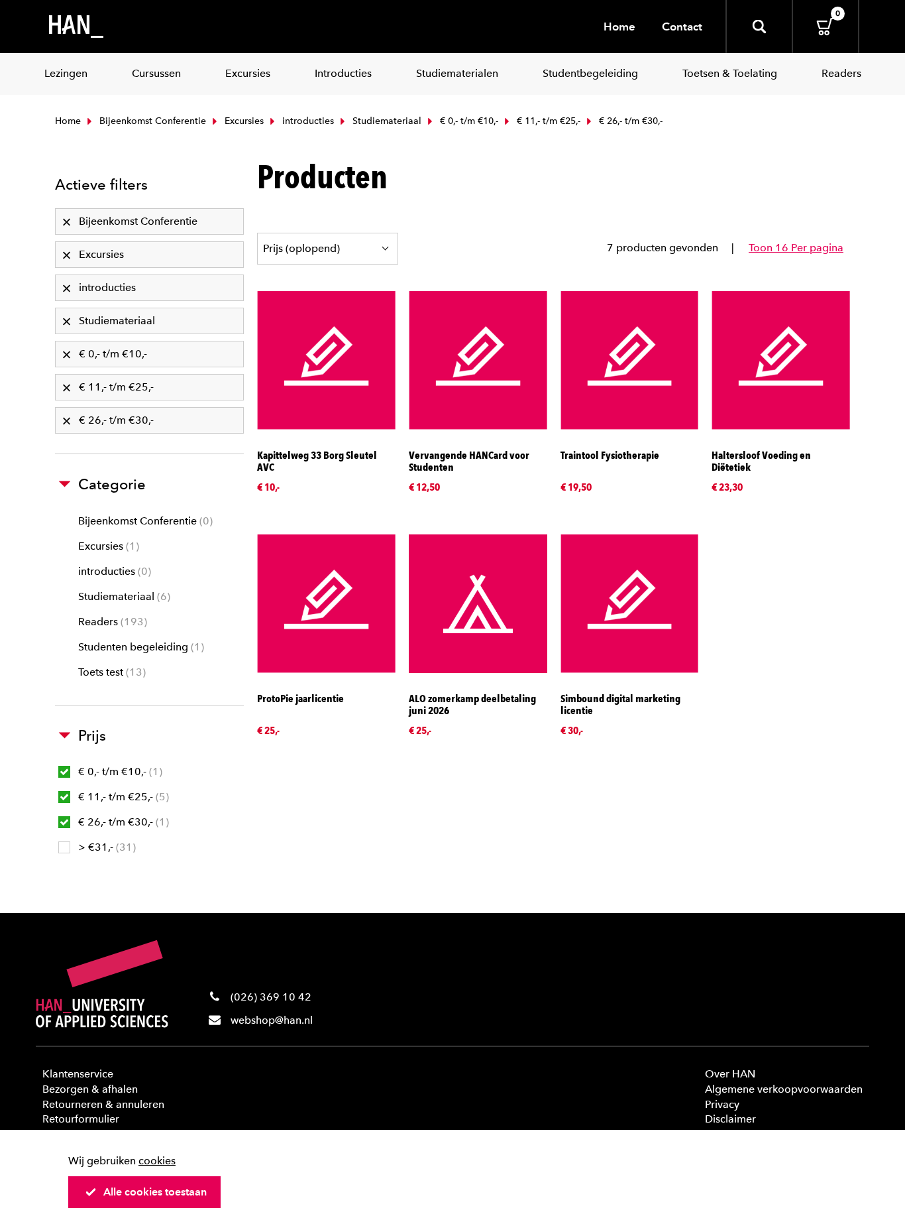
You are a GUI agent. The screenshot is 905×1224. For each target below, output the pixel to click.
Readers (111, 621)
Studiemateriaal (385, 121)
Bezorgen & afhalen (90, 1089)
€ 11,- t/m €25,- (547, 121)
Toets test (110, 672)
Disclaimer (730, 1119)
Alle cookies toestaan (155, 1192)
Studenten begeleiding (139, 647)
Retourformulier (80, 1119)
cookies (157, 1160)
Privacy (722, 1104)
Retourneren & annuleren (103, 1104)
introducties (307, 121)
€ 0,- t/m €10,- (467, 121)
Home (619, 26)
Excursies (243, 121)
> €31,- (105, 847)
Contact (682, 26)
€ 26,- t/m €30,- (122, 822)
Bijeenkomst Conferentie (151, 121)
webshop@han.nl (272, 1020)
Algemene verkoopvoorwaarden (784, 1089)
